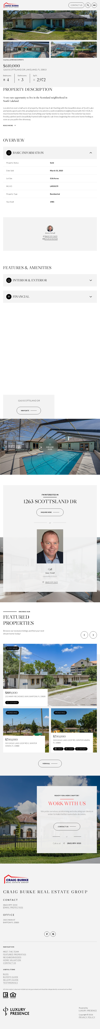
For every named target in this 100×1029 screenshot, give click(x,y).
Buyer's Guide (10, 977)
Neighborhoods (12, 957)
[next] (93, 635)
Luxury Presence (88, 1010)
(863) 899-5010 (74, 843)
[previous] (84, 635)
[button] (67, 826)
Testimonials (10, 983)
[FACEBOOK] (46, 934)
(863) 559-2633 (51, 236)
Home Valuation (12, 960)
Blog (6, 974)
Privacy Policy (87, 1017)
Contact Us (76, 5)
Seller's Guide (10, 980)
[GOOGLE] (53, 934)
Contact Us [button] (9, 963)
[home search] (88, 5)
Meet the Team (11, 951)
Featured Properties (14, 954)
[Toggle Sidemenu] (94, 5)
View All (74, 50)
